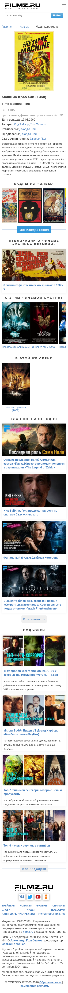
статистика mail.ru (51, 914)
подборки (58, 909)
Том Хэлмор (38, 124)
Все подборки (34, 869)
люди (31, 909)
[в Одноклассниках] (46, 897)
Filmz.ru (28, 931)
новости (26, 905)
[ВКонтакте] (22, 897)
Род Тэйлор (21, 124)
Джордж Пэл (27, 129)
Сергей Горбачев (13, 943)
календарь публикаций (18, 914)
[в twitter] (30, 897)
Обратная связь (50, 982)
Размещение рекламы (34, 985)
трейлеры (9, 905)
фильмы (42, 905)
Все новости (34, 619)
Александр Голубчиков (26, 940)
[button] (62, 206)
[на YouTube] (38, 897)
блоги (6, 909)
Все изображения (34, 230)
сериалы (58, 905)
